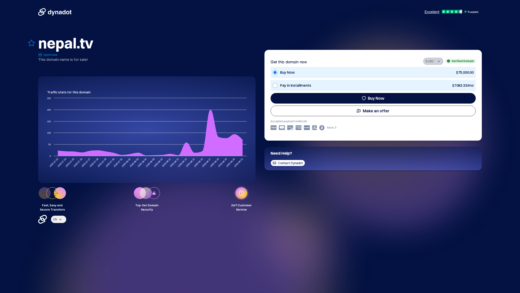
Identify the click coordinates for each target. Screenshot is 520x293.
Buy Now (376, 98)
